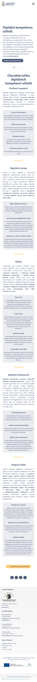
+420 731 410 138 (15, 628)
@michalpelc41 (6, 620)
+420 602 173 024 (15, 618)
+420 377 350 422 (18, 635)
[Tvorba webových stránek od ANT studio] (18, 678)
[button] (33, 4)
